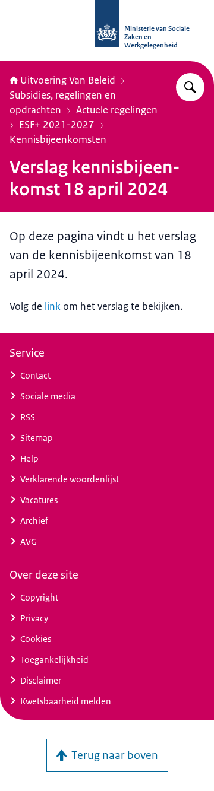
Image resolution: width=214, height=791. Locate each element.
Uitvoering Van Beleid (67, 80)
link (54, 306)
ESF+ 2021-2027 (57, 124)
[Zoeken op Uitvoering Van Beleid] (190, 87)
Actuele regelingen (117, 109)
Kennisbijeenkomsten (58, 139)
